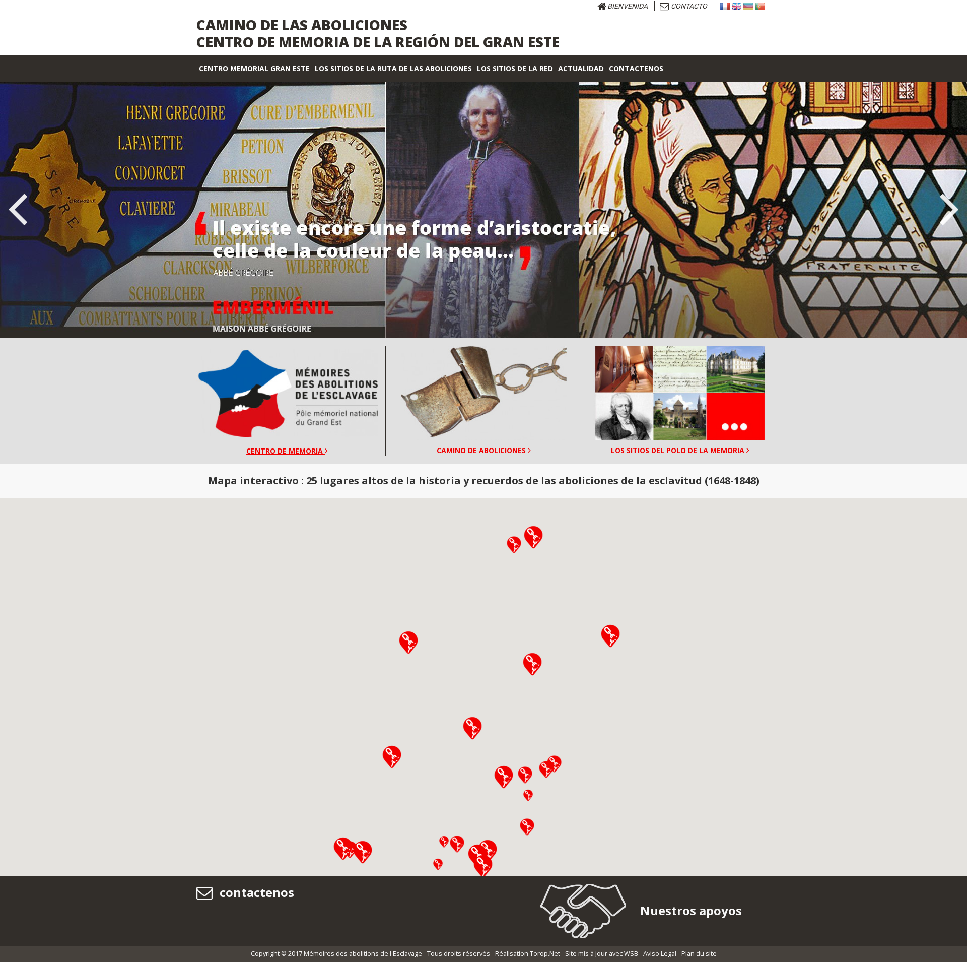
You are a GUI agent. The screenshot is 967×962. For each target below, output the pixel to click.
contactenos (255, 892)
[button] (391, 756)
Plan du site (699, 953)
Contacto (688, 6)
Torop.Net (545, 953)
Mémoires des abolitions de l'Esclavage (363, 953)
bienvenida (627, 6)
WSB (631, 953)
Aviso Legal (659, 953)
